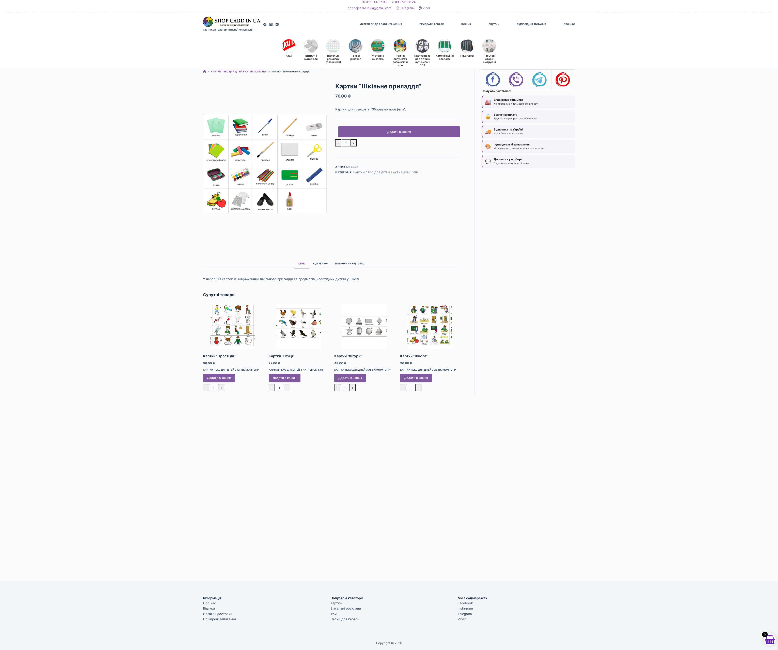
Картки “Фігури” (348, 356)
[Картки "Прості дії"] (233, 326)
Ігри (333, 614)
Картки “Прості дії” (219, 356)
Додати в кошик (399, 132)
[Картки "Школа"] (430, 326)
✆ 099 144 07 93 (374, 2)
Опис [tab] (302, 263)
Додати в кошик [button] (219, 378)
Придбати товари (431, 24)
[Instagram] (277, 24)
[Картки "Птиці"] (298, 326)
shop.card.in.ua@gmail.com (372, 8)
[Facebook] (264, 24)
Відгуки (494, 24)
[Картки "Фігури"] (364, 326)
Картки (336, 603)
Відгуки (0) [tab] (320, 263)
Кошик (466, 24)
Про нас (569, 24)
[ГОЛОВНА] (204, 71)
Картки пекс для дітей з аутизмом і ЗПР (385, 172)
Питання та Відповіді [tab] (349, 263)
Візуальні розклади (345, 608)
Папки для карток (344, 619)
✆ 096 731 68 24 (404, 2)
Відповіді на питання (531, 24)
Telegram (407, 8)
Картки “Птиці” (281, 356)
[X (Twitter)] (271, 24)
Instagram (465, 608)
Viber (426, 8)
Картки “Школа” (414, 356)
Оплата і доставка (217, 614)
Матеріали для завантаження (381, 24)
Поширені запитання (219, 619)
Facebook (465, 603)
